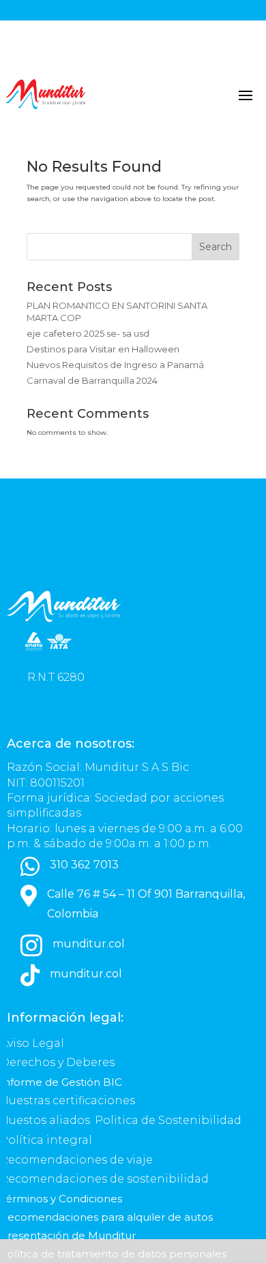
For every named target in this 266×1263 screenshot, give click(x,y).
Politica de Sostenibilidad (169, 1120)
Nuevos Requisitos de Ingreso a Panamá (115, 364)
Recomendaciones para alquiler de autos (106, 1217)
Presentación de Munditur (68, 1235)
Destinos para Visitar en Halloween (103, 349)
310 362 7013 (84, 864)
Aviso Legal (33, 1043)
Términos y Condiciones (61, 1198)
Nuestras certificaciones (69, 1100)
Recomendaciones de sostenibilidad (104, 1178)
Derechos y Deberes (58, 1062)
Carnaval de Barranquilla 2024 (92, 380)
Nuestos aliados (46, 1120)
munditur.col (89, 943)
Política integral (46, 1139)
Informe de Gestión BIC (61, 1082)
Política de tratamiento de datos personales (114, 1253)
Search (215, 247)
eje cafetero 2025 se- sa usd (88, 333)
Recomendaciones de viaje (78, 1159)
